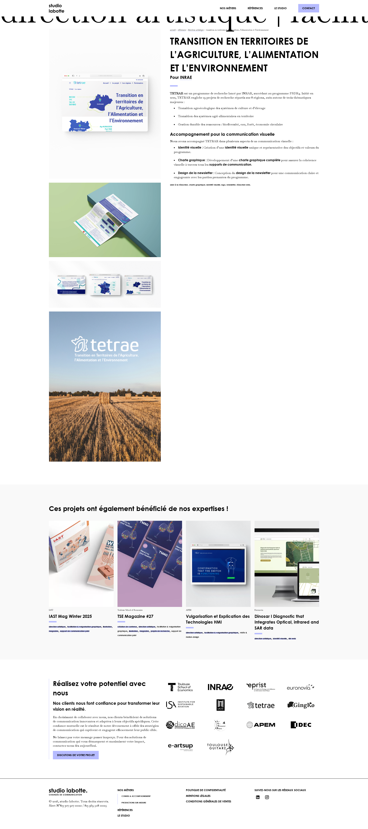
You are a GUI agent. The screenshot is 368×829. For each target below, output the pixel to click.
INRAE (186, 77)
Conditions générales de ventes (208, 801)
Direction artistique (57, 626)
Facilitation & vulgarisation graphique (84, 626)
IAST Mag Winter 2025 (70, 616)
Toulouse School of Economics (129, 610)
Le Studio (280, 8)
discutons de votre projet (76, 755)
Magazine (53, 631)
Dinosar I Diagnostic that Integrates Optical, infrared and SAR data (287, 622)
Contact (308, 8)
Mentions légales (198, 795)
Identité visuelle (280, 638)
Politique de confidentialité (206, 790)
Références (255, 8)
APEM (188, 610)
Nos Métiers (125, 790)
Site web (292, 638)
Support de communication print (74, 631)
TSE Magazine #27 (135, 616)
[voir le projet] (81, 564)
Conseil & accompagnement (244, 13)
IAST (51, 610)
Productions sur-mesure (241, 20)
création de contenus (127, 626)
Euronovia (259, 610)
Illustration (107, 626)
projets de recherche (160, 631)
